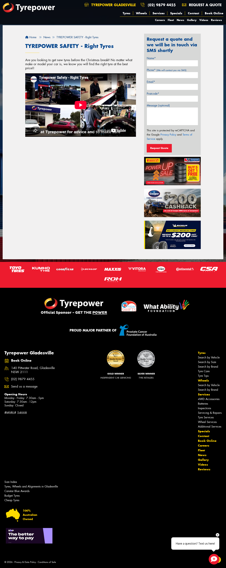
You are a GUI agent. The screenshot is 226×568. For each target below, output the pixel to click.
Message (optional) (158, 105)
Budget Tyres (12, 496)
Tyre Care (204, 371)
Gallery (192, 20)
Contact (193, 13)
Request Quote (159, 148)
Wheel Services (207, 422)
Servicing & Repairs (210, 413)
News (180, 20)
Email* (151, 82)
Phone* (166, 70)
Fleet (171, 20)
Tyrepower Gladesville (113, 5)
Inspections (204, 408)
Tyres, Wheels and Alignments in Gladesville (31, 486)
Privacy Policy (168, 134)
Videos (203, 20)
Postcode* (153, 94)
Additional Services (209, 426)
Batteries (203, 404)
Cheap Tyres (11, 500)
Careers (160, 20)
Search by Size (207, 362)
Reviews (216, 20)
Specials (176, 13)
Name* (151, 58)
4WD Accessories (208, 399)
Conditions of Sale (47, 562)
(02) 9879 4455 (162, 5)
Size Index (10, 482)
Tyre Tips (203, 376)
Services (159, 13)
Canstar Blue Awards (16, 491)
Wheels (141, 13)
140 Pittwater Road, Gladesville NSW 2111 (33, 370)
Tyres (126, 13)
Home (32, 37)
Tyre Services (206, 417)
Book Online (214, 13)
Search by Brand (208, 367)
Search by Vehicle (209, 357)
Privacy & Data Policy (25, 562)
